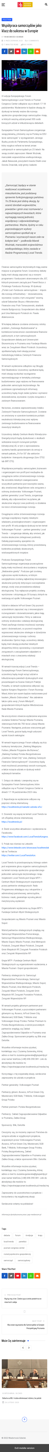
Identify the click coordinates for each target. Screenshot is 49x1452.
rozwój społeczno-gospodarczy (17, 1254)
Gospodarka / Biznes (12, 1393)
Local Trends (9, 1242)
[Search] (46, 4)
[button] (3, 4)
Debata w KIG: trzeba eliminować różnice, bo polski (21, 1398)
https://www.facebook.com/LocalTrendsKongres (25, 836)
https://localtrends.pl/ (12, 822)
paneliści (22, 1242)
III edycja (29, 1235)
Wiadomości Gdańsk (13, 37)
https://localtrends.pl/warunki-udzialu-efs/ (22, 807)
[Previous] (22, 1347)
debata (7, 1235)
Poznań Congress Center (14, 1248)
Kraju (40, 1235)
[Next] (28, 1347)
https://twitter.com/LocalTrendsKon (18, 855)
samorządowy (24, 1260)
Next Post (37, 1321)
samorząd (8, 1260)
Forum (18, 1235)
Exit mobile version (24, 1448)
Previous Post (14, 1295)
